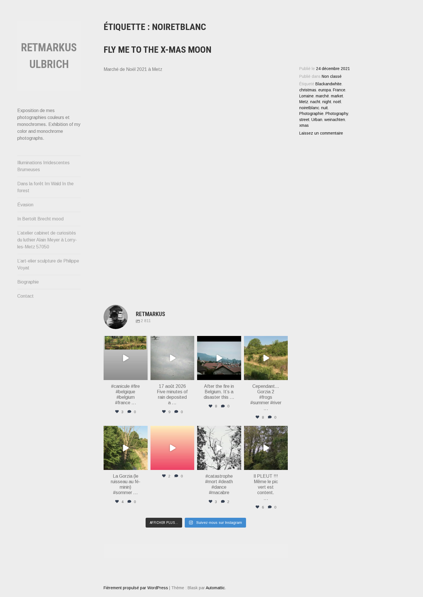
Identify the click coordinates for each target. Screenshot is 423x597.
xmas (304, 125)
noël (337, 102)
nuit (324, 108)
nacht (315, 102)
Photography (336, 114)
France (339, 90)
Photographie (311, 114)
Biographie (28, 281)
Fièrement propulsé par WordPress (136, 587)
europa (324, 90)
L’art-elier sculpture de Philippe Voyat (48, 264)
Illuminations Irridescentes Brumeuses (43, 166)
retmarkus (125, 341)
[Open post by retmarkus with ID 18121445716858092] (266, 358)
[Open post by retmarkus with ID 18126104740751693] (266, 448)
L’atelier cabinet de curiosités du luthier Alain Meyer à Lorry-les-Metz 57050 (47, 240)
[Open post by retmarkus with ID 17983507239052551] (126, 448)
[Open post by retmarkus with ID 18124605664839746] (126, 358)
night (326, 102)
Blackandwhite (328, 84)
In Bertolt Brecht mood (40, 218)
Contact (25, 296)
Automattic (215, 587)
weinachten (334, 120)
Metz (303, 102)
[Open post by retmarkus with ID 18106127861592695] (219, 358)
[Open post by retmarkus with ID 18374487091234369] (172, 448)
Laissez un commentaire (321, 133)
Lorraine (306, 96)
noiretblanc (309, 108)
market (337, 96)
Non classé (332, 76)
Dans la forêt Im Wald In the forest (45, 187)
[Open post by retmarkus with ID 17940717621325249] (219, 448)
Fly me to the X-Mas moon (158, 49)
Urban (316, 120)
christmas (307, 90)
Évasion (25, 204)
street (304, 120)
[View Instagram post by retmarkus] (142, 374)
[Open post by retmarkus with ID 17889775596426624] (172, 358)
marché (322, 96)
